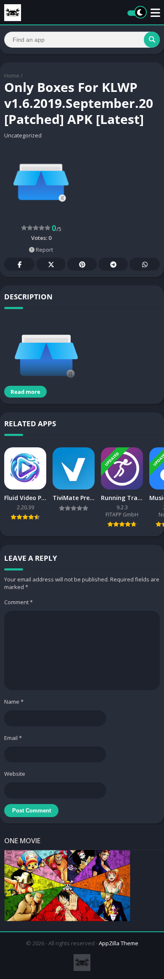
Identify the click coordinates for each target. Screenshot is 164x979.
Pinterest (82, 264)
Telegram (113, 264)
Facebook (19, 264)
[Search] (152, 40)
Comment (18, 602)
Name (14, 701)
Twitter (51, 264)
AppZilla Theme (118, 943)
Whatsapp (145, 264)
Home (11, 75)
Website (14, 773)
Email (13, 738)
